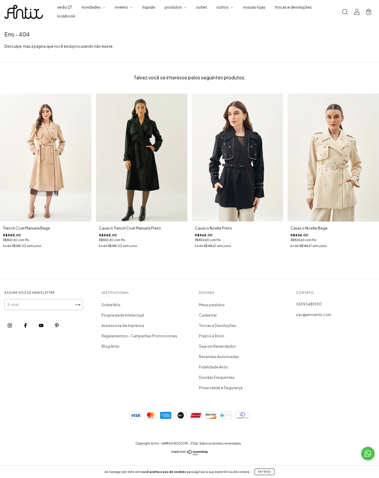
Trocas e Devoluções (217, 325)
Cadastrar (208, 315)
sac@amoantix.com (313, 314)
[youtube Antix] (41, 325)
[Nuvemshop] (189, 454)
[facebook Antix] (25, 325)
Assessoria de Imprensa (123, 325)
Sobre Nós (111, 305)
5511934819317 (309, 304)
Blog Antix (110, 346)
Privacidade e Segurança (221, 388)
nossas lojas (254, 7)
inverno (122, 7)
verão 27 (64, 7)
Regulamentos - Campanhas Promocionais (139, 336)
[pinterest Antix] (57, 325)
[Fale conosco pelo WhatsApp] (368, 453)
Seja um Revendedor (217, 346)
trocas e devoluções (293, 7)
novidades (91, 7)
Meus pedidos (212, 305)
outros (222, 7)
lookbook (66, 16)
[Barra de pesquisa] (345, 12)
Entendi (264, 471)
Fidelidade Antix (213, 367)
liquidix (148, 7)
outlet (201, 7)
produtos (173, 7)
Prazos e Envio (211, 336)
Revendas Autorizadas (219, 357)
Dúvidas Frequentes (217, 377)
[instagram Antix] (10, 325)
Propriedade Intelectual (123, 315)
